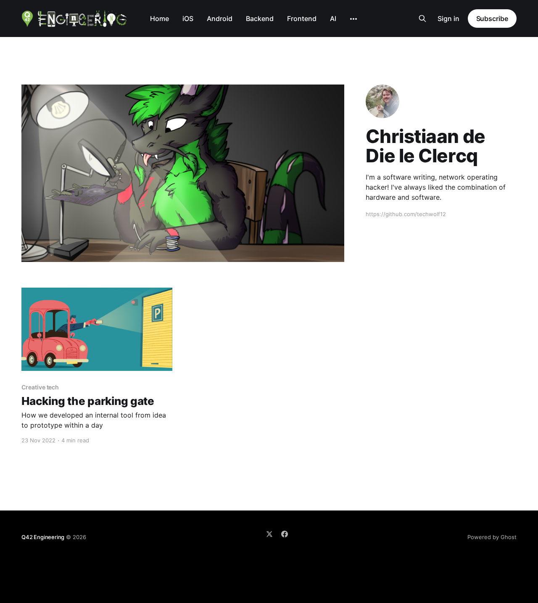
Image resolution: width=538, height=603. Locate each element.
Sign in (448, 18)
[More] (353, 19)
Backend (260, 18)
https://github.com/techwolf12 (406, 214)
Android (219, 18)
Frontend (301, 18)
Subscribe (492, 18)
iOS (187, 18)
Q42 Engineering (42, 537)
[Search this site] (422, 18)
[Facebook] (284, 534)
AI (333, 18)
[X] (269, 534)
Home (159, 18)
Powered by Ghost (492, 537)
